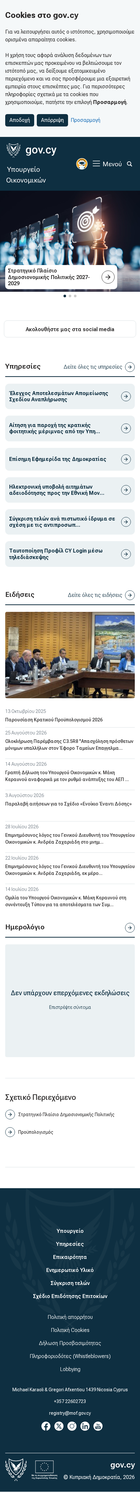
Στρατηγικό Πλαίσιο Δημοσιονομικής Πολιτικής (66, 1114)
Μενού (112, 164)
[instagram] (72, 1426)
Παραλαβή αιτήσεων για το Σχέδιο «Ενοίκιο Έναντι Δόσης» (68, 803)
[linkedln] (85, 1426)
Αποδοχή (19, 120)
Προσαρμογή (85, 120)
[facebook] (45, 1426)
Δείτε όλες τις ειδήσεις (95, 595)
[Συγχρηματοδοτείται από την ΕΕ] (45, 1469)
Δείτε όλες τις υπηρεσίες (92, 367)
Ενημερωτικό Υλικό (70, 1270)
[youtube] (98, 1426)
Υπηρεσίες (70, 1244)
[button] (64, 296)
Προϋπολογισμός (35, 1132)
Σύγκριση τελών (70, 1283)
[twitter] (58, 1426)
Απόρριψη (52, 120)
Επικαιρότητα (70, 1257)
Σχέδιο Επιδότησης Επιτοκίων (70, 1296)
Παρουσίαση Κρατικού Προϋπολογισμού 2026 (54, 719)
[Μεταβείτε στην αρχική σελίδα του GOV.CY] (31, 150)
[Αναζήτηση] (129, 164)
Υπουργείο (70, 1231)
